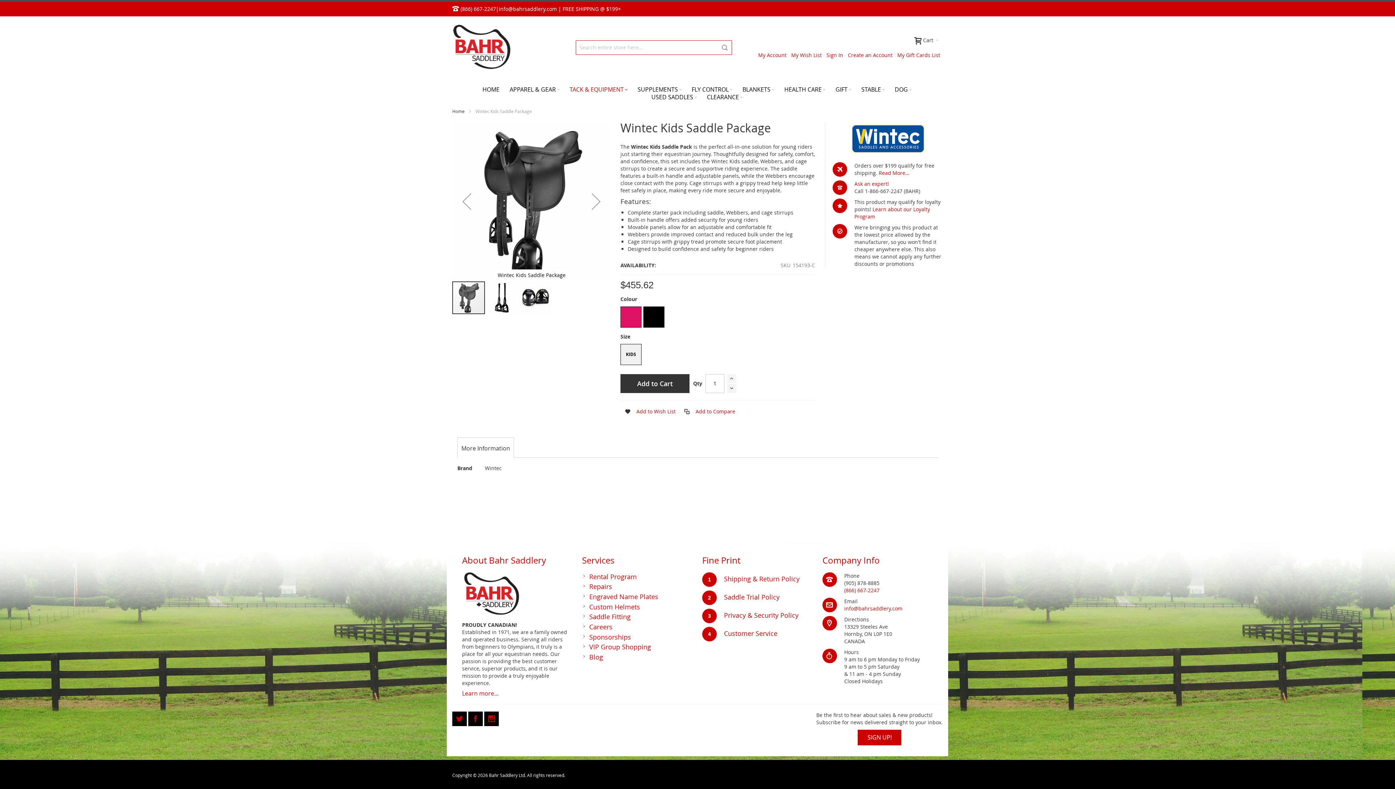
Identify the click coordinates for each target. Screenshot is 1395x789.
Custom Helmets (614, 606)
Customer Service (750, 633)
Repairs (600, 586)
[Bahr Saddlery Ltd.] (481, 47)
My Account (772, 55)
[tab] (485, 448)
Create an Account (870, 55)
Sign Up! (880, 737)
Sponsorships (610, 637)
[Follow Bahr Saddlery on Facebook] (476, 717)
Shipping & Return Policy (762, 578)
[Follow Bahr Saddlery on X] (460, 717)
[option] (631, 317)
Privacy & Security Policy (761, 615)
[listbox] (717, 318)
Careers (600, 626)
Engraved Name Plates (623, 596)
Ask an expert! (871, 183)
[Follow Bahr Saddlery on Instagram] (491, 717)
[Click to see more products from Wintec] (888, 138)
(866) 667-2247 (862, 590)
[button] (466, 201)
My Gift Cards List (918, 55)
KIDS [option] (631, 354)
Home (458, 111)
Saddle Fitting (610, 616)
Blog (596, 657)
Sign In (834, 55)
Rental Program (613, 576)
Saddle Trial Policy (752, 597)
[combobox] (654, 47)
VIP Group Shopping (620, 646)
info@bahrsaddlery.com (528, 8)
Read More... (894, 172)
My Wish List (806, 55)
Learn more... (480, 693)
